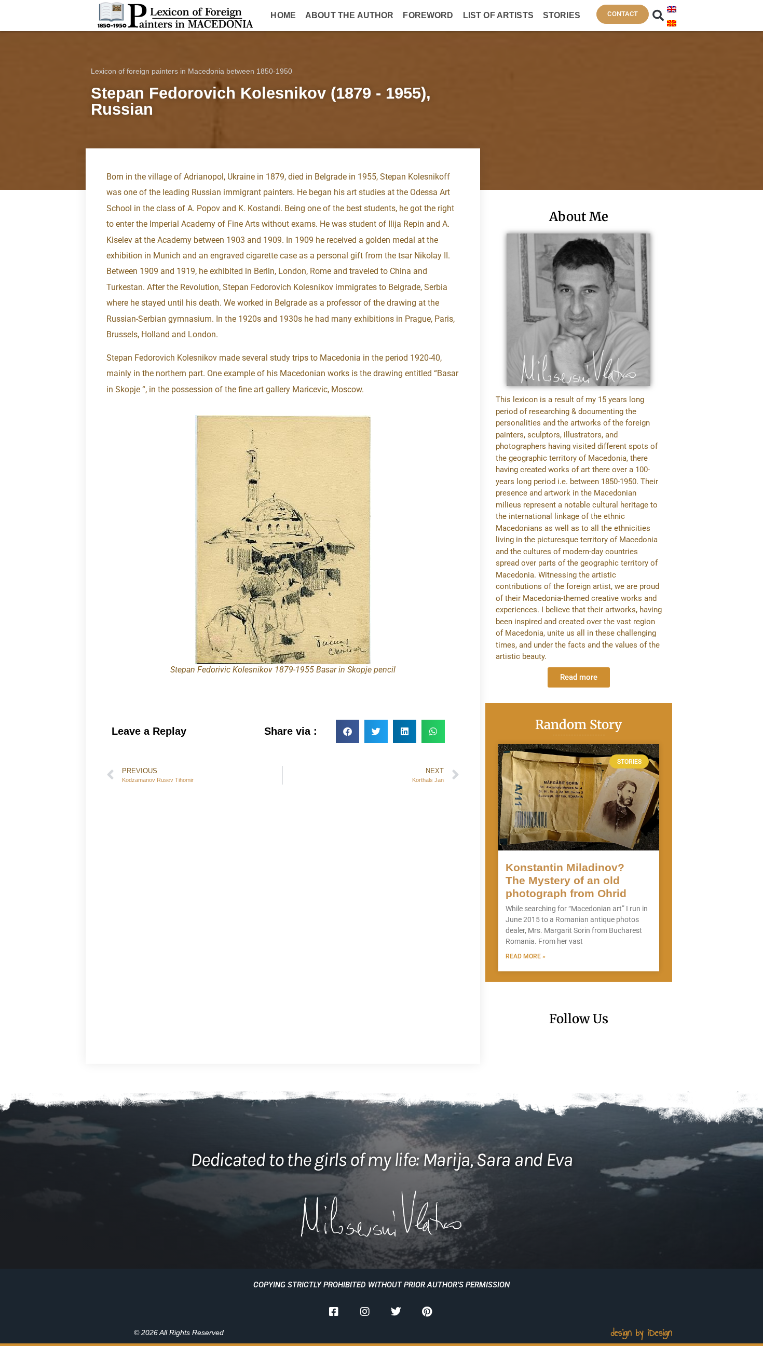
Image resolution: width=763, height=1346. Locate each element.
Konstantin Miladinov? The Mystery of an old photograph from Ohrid (566, 880)
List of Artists (498, 15)
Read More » (526, 956)
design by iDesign (641, 1332)
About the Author (349, 15)
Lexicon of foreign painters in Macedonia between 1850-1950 (191, 71)
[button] (658, 15)
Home (283, 15)
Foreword (428, 15)
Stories (561, 15)
